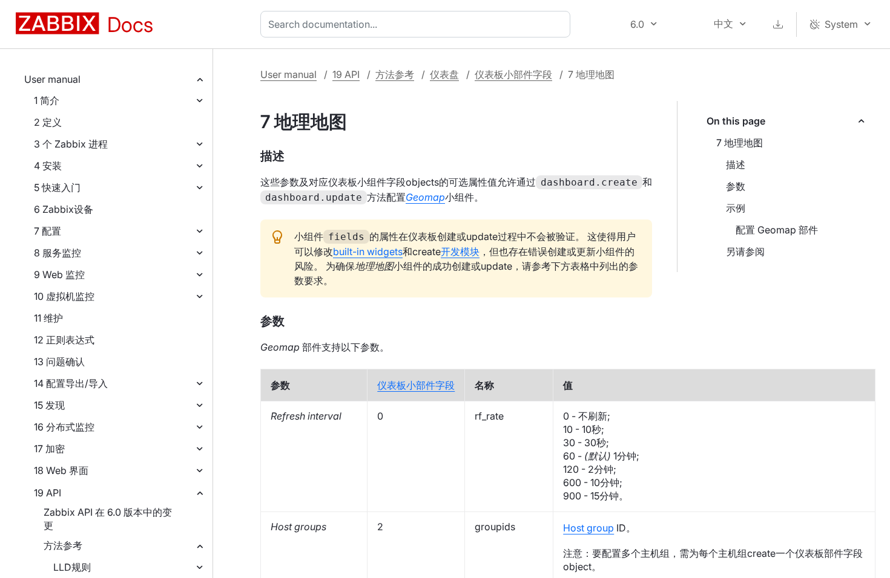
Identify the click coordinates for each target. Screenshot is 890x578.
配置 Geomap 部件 (777, 230)
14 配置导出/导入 (71, 383)
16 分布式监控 (64, 427)
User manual (52, 79)
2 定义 (48, 122)
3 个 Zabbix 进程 (71, 144)
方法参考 (63, 545)
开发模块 (460, 251)
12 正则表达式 (64, 340)
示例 (735, 208)
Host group (588, 528)
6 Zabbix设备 (63, 209)
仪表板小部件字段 (513, 74)
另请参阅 (745, 251)
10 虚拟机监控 (64, 296)
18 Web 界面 (61, 470)
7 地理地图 (739, 143)
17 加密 (49, 449)
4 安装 (48, 166)
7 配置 (47, 231)
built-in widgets (368, 251)
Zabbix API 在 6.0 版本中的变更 (108, 518)
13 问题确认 (59, 362)
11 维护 (48, 318)
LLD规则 (72, 567)
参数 (735, 186)
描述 (735, 164)
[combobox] (417, 24)
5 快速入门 (57, 187)
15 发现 (49, 405)
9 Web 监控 (59, 274)
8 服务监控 (57, 253)
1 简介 (46, 100)
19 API (47, 493)
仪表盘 (444, 74)
